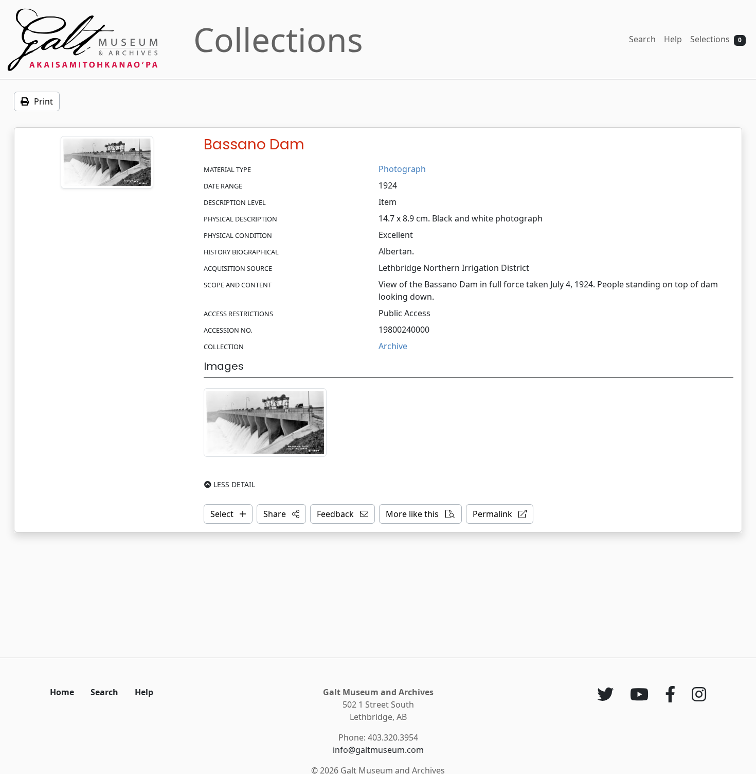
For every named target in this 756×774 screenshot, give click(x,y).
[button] (281, 514)
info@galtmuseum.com (378, 749)
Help (673, 39)
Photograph (402, 169)
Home (62, 692)
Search (642, 39)
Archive (393, 346)
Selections (716, 39)
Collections (278, 39)
